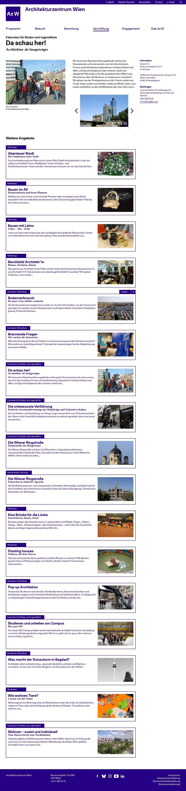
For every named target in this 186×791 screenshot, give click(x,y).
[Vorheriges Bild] (76, 111)
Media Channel (126, 2)
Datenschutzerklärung (168, 778)
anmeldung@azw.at (149, 102)
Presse (158, 2)
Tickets (124, 292)
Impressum (174, 775)
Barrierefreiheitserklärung (166, 781)
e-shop (170, 2)
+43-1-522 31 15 (146, 98)
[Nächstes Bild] (132, 111)
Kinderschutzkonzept (169, 784)
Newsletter (145, 2)
